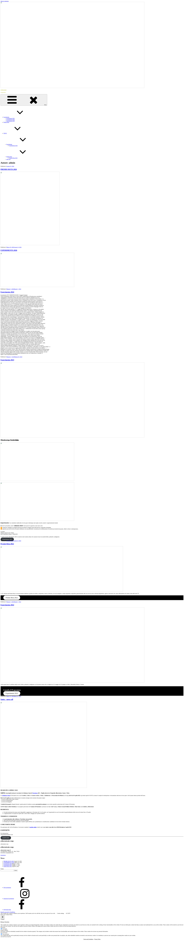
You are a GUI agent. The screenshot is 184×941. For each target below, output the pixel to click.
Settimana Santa (6, 795)
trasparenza (3, 855)
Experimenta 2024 (7, 292)
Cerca (2, 868)
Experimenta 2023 (10, 121)
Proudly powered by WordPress (8, 912)
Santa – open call (7, 699)
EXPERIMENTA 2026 (9, 250)
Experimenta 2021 (10, 118)
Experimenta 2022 (10, 119)
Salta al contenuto (5, 1)
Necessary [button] (3, 927)
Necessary (4, 928)
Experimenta (6, 117)
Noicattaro (35, 793)
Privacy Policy (97, 939)
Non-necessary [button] (4, 932)
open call (8, 159)
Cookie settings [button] (60, 913)
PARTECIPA (5, 838)
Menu (45, 104)
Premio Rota (6, 122)
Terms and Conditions (88, 939)
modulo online (33, 827)
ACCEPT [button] (68, 913)
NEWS (5, 133)
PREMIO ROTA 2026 (9, 169)
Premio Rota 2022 (13, 158)
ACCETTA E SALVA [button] (6, 936)
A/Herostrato (3, 90)
